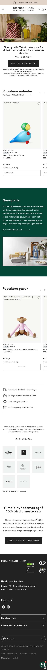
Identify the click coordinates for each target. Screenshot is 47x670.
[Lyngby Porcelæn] (23, 467)
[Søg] (38, 9)
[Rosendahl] (38, 452)
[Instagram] (8, 607)
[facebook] (3, 607)
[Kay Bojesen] (9, 452)
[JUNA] (9, 481)
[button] (21, 367)
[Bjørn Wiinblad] (38, 467)
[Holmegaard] (9, 467)
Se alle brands (10, 491)
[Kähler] (23, 452)
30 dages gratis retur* (27, 3)
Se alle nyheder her (13, 95)
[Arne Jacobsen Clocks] (23, 481)
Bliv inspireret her (12, 230)
